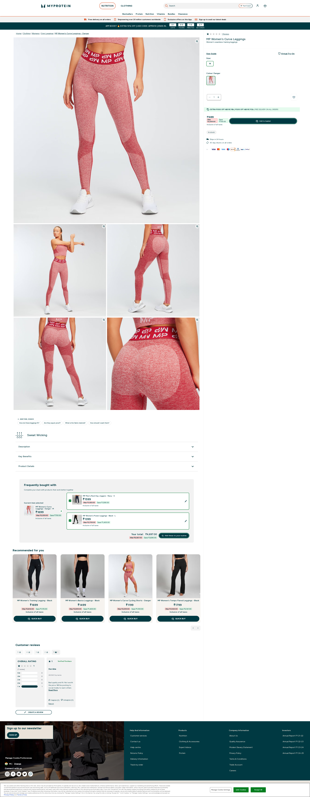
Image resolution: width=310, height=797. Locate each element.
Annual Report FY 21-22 (293, 736)
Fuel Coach (247, 6)
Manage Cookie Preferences (18, 758)
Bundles (171, 14)
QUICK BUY (36, 619)
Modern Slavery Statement (241, 747)
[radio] (210, 63)
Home (18, 33)
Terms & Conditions (238, 759)
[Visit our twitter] (24, 774)
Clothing (26, 33)
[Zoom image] (197, 41)
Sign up (13, 735)
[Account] (257, 6)
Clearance (183, 14)
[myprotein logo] (55, 6)
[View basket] (265, 6)
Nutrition (150, 14)
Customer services (138, 736)
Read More (53, 690)
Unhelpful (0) (68, 700)
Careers (232, 771)
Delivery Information (139, 759)
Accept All (258, 790)
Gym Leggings (47, 33)
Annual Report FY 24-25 (293, 753)
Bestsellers (127, 14)
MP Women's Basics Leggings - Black (83, 600)
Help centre (135, 747)
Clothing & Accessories (189, 741)
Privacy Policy (235, 753)
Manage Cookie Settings (220, 790)
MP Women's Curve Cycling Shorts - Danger (130, 600)
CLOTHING (126, 6)
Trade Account (235, 765)
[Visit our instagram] (7, 774)
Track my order (136, 765)
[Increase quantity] (218, 97)
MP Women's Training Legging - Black (34, 600)
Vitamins (161, 14)
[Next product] (198, 628)
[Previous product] (193, 628)
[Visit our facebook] (13, 774)
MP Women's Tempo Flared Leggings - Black (178, 600)
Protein (139, 14)
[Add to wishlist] (294, 97)
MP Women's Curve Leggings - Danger (72, 33)
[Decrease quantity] (209, 97)
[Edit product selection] (186, 501)
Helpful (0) (55, 700)
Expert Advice (185, 747)
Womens (35, 33)
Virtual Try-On (287, 54)
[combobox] (208, 6)
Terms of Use (22, 795)
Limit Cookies (241, 790)
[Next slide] (199, 593)
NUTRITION (107, 6)
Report (51, 704)
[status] (214, 97)
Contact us (135, 741)
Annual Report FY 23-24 (293, 747)
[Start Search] (166, 6)
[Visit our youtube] (18, 774)
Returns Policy (136, 753)
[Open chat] (30, 774)
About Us (233, 736)
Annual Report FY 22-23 (293, 741)
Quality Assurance (237, 741)
